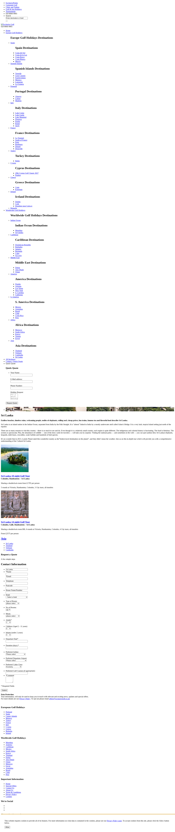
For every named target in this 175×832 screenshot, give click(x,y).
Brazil (17, 311)
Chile (17, 313)
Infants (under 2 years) (14, 633)
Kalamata (18, 190)
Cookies (9, 797)
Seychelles (19, 233)
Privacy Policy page (114, 821)
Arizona (18, 286)
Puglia (17, 121)
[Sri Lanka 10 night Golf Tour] (15, 471)
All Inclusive (10, 359)
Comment (10, 675)
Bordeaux (19, 144)
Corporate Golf (11, 5)
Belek (17, 161)
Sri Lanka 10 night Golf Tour (15, 476)
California (19, 295)
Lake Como (19, 113)
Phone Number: (16, 386)
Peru (17, 318)
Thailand (18, 351)
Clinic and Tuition (12, 7)
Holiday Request (16, 392)
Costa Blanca (20, 59)
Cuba (17, 253)
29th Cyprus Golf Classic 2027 (27, 173)
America (13, 274)
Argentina (19, 309)
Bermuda (18, 251)
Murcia (18, 61)
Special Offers (11, 786)
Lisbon (17, 99)
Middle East (15, 258)
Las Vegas (19, 288)
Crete (17, 187)
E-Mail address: (16, 379)
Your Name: (15, 373)
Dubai (17, 268)
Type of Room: (11, 601)
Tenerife (18, 74)
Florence (18, 119)
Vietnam (18, 353)
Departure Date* (12, 639)
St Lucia (18, 256)
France (13, 128)
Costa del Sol (20, 53)
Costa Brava (20, 57)
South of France (21, 140)
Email (8, 576)
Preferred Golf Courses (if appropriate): (20, 671)
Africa (12, 320)
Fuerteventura (20, 78)
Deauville (18, 149)
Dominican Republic (23, 245)
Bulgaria (13, 208)
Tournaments (10, 11)
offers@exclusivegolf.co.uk (59, 699)
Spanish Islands (16, 64)
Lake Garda (19, 115)
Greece (13, 177)
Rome (17, 124)
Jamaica (18, 249)
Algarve (18, 96)
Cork (17, 204)
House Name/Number (14, 590)
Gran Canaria (20, 76)
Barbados (18, 247)
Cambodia (19, 355)
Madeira (18, 101)
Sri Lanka (19, 357)
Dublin (17, 202)
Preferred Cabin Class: (14, 665)
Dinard (17, 147)
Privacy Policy (24, 699)
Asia (12, 341)
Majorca (18, 80)
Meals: (8, 614)
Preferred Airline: (12, 652)
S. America (14, 297)
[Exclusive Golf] (7, 24)
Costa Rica (19, 316)
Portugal (13, 86)
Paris (17, 142)
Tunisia (18, 336)
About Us (9, 790)
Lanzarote (19, 82)
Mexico (18, 307)
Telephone (10, 581)
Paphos (18, 175)
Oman (17, 272)
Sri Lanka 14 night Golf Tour (15, 522)
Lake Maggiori (20, 117)
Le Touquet (19, 138)
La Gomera (19, 84)
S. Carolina (19, 293)
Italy (12, 103)
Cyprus (13, 163)
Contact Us (10, 788)
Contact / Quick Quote (14, 361)
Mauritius (18, 230)
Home (8, 31)
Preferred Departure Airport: (16, 658)
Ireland (13, 192)
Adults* (9, 620)
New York (19, 291)
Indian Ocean (15, 220)
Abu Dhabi (19, 270)
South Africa (20, 332)
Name (8, 572)
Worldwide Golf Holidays (15, 210)
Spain (12, 43)
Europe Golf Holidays (14, 33)
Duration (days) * (12, 645)
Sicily (17, 126)
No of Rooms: (11, 607)
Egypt (17, 338)
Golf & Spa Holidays (14, 9)
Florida (18, 284)
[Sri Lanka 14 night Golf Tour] (15, 517)
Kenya (17, 334)
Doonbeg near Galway (23, 206)
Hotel (8, 595)
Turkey (13, 151)
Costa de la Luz (21, 55)
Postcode (9, 586)
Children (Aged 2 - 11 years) (16, 626)
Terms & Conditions (13, 792)
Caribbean (14, 235)
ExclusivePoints (12, 3)
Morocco (18, 330)
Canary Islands (11, 716)
